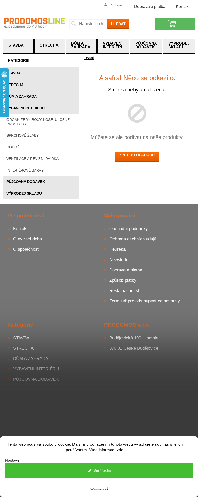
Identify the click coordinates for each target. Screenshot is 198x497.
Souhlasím (102, 471)
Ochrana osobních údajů (132, 238)
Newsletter (119, 259)
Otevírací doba (27, 238)
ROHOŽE (14, 147)
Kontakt (183, 6)
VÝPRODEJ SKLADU (24, 193)
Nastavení (13, 460)
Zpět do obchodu (137, 155)
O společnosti (26, 249)
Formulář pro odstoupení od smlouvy (144, 301)
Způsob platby (122, 280)
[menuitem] (18, 46)
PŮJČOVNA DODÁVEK (25, 182)
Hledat (118, 24)
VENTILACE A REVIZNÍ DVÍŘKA (32, 159)
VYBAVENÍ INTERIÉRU (25, 108)
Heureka (117, 249)
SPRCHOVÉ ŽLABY (22, 135)
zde (120, 450)
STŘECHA (15, 85)
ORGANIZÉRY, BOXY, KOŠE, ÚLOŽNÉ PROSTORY (38, 122)
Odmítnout (99, 488)
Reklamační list (124, 290)
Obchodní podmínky (128, 228)
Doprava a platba (150, 6)
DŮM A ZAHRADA (21, 96)
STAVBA (13, 73)
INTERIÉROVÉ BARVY (25, 170)
